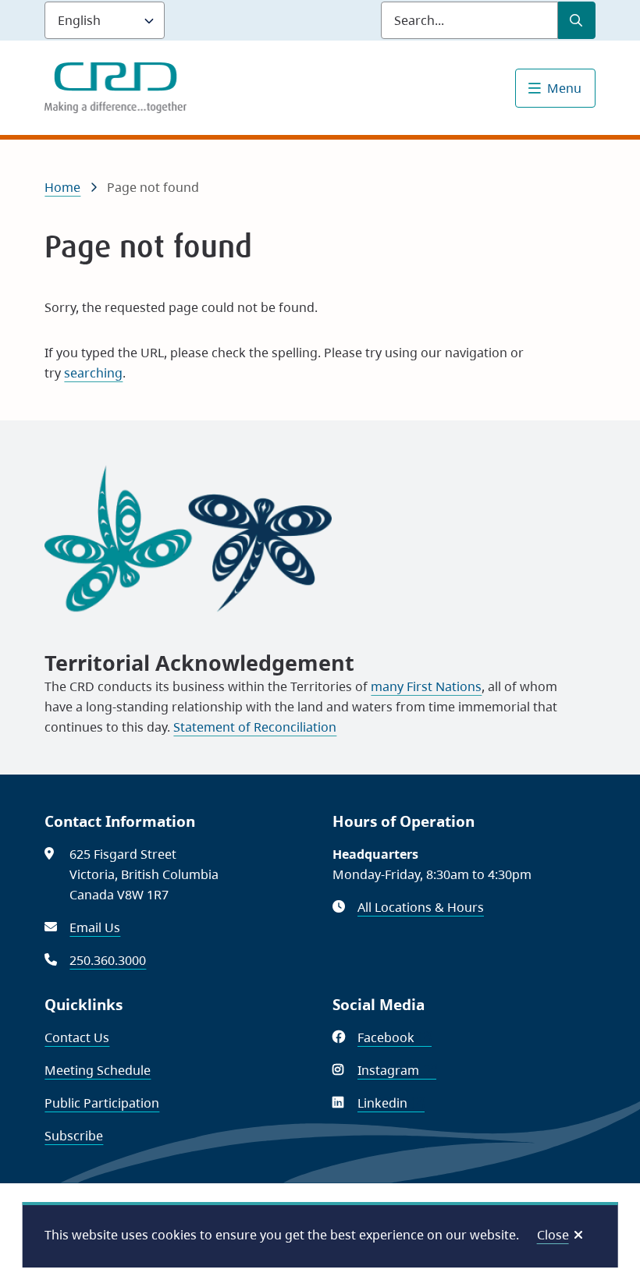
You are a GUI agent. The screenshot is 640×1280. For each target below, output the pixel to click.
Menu (564, 88)
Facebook (394, 1037)
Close (553, 1234)
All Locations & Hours (420, 907)
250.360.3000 (107, 960)
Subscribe (73, 1135)
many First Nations (426, 686)
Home (62, 187)
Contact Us (76, 1037)
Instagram (396, 1070)
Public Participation (101, 1103)
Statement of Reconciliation (254, 727)
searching (93, 372)
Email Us (94, 927)
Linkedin (391, 1103)
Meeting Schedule (97, 1070)
